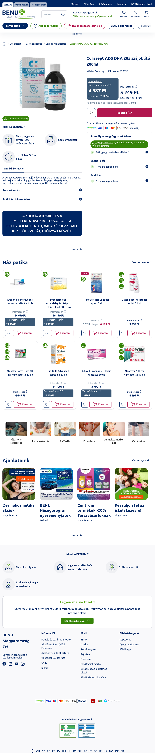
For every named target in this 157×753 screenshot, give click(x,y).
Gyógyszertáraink (129, 644)
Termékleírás (11, 190)
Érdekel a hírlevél (74, 621)
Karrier (84, 644)
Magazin (75, 4)
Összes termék (140, 262)
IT (90, 751)
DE (117, 751)
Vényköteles (21, 5)
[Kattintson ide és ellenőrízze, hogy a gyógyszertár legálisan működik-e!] (67, 731)
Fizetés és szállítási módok (56, 639)
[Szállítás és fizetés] (40, 701)
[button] (8, 333)
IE (100, 751)
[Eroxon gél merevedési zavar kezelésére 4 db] (20, 283)
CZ (43, 751)
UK (105, 751)
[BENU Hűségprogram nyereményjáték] (56, 484)
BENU (83, 639)
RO (86, 751)
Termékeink (13, 25)
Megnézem (8, 515)
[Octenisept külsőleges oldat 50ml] (134, 283)
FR (122, 751)
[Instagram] (23, 664)
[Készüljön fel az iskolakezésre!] (131, 484)
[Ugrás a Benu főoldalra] (18, 14)
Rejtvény (85, 654)
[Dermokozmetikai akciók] (18, 484)
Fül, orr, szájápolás (33, 44)
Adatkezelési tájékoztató (55, 653)
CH (38, 751)
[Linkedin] (10, 664)
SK (80, 751)
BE (95, 751)
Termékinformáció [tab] (13, 168)
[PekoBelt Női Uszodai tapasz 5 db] (96, 283)
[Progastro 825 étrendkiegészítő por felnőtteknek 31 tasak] (58, 283)
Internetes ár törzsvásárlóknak (98, 83)
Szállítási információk (16, 199)
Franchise (85, 659)
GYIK (44, 662)
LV (58, 751)
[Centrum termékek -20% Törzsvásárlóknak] (93, 484)
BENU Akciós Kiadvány (93, 677)
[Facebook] (4, 664)
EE (48, 751)
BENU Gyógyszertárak (141, 4)
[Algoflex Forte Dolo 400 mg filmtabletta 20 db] (20, 354)
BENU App (89, 4)
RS (75, 751)
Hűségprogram (38, 5)
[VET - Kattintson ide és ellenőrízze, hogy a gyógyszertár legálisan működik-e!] (86, 731)
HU (64, 751)
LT (53, 751)
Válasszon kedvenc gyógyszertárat (92, 16)
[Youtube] (16, 664)
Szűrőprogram (105, 4)
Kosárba (122, 112)
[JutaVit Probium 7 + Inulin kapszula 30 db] (96, 354)
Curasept (100, 71)
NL (69, 751)
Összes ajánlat (140, 460)
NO (111, 751)
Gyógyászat (15, 44)
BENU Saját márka (90, 664)
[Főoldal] (4, 44)
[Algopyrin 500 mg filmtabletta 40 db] (134, 354)
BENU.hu (8, 5)
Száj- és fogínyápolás (56, 44)
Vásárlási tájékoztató (53, 658)
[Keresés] (63, 14)
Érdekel (44, 520)
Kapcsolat (121, 4)
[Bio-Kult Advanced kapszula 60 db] (58, 354)
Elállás (45, 667)
